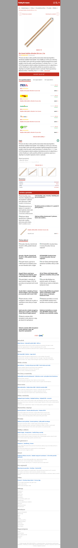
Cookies (35, 545)
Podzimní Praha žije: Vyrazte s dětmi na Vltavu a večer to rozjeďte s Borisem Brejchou (34, 381)
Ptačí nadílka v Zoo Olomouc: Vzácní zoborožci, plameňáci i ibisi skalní (31, 471)
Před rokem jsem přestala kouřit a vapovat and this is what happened (31, 448)
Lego (19, 516)
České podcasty (21, 533)
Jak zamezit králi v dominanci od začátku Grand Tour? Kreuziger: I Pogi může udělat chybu (35, 358)
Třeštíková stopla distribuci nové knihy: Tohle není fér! (28, 369)
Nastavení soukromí (41, 545)
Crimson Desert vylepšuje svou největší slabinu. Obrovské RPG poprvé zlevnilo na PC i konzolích (37, 470)
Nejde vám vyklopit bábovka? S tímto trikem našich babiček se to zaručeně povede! (34, 426)
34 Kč (55, 101)
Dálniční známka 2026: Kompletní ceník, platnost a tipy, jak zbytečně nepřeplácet (28, 329)
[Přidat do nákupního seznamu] (52, 18)
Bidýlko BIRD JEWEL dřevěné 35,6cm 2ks (30, 101)
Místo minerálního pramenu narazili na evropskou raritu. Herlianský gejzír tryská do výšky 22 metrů (37, 436)
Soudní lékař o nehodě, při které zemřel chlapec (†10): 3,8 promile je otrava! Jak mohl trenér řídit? (28, 292)
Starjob (19, 531)
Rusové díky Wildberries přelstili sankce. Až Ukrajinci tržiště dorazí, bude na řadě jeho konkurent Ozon (49, 293)
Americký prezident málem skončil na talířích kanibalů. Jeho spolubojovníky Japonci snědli (35, 345)
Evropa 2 (19, 537)
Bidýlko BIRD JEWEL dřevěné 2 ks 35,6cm (30, 111)
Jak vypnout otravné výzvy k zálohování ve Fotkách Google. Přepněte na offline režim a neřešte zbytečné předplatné (38, 402)
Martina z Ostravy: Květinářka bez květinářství (27, 370)
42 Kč (55, 121)
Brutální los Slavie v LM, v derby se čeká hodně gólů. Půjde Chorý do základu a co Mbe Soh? (36, 359)
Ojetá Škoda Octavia (22, 505)
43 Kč (55, 111)
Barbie (19, 515)
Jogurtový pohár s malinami (23, 378)
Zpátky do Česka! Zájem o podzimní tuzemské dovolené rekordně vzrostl (32, 434)
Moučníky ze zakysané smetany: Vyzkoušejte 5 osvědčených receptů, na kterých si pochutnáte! (36, 425)
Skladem (56, 86)
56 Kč (55, 132)
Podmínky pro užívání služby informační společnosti (33, 544)
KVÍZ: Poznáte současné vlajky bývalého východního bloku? (29, 437)
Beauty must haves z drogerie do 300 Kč (25, 449)
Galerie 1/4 (39, 50)
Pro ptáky (49, 8)
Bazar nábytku (20, 526)
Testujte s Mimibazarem (22, 512)
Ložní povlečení (21, 524)
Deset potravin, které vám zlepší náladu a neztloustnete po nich (30, 460)
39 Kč (55, 90)
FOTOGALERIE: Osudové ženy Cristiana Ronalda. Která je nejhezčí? (48, 257)
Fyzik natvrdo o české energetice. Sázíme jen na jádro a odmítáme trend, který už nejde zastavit (28, 311)
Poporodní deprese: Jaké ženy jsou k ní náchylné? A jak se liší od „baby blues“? (33, 462)
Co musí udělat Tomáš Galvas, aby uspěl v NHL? (27, 482)
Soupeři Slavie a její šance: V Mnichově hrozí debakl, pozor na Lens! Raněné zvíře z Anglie (28, 274)
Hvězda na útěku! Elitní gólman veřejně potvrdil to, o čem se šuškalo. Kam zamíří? (34, 356)
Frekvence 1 (20, 536)
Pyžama (19, 518)
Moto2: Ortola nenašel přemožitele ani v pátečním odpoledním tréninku (32, 391)
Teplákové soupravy (22, 521)
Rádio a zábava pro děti (22, 534)
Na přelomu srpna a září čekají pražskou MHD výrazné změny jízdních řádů (32, 415)
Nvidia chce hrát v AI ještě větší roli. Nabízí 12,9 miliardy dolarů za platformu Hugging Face (35, 404)
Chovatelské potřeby (40, 8)
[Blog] (54, 3)
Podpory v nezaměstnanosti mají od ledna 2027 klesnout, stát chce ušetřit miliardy (34, 414)
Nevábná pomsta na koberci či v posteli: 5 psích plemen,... (47, 206)
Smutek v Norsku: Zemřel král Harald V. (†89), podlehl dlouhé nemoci (27, 257)
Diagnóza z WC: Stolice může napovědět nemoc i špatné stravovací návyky (32, 459)
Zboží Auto (20, 503)
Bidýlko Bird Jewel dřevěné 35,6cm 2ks (30, 90)
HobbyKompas (21, 500)
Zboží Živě (20, 492)
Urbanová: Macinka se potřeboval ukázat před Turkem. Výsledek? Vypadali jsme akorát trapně (36, 348)
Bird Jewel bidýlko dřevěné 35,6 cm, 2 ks (32, 53)
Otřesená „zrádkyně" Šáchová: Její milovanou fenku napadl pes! (30, 367)
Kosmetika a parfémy (22, 519)
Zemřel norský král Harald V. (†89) (24, 485)
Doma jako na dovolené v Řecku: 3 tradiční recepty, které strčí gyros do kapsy (33, 423)
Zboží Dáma (20, 495)
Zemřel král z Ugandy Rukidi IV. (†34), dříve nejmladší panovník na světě (32, 347)
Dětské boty (20, 522)
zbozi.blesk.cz (20, 497)
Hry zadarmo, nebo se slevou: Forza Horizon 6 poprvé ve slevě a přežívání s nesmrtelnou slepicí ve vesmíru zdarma (39, 474)
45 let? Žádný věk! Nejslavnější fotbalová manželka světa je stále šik (49, 274)
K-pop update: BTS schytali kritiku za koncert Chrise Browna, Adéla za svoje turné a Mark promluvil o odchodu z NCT (37, 446)
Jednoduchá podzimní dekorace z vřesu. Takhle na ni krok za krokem (31, 380)
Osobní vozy (20, 494)
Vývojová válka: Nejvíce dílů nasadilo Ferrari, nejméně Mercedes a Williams (32, 392)
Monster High (20, 513)
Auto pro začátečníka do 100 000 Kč (25, 501)
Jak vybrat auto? (21, 506)
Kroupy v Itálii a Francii (22, 484)
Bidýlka (54, 8)
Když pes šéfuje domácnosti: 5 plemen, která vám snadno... (46, 217)
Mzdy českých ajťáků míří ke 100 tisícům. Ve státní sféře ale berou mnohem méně (34, 412)
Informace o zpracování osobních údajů (52, 544)
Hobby (32, 8)
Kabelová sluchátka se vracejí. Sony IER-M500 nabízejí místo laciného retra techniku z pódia (49, 311)
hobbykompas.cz (25, 8)
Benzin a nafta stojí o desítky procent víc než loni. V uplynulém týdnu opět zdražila (34, 389)
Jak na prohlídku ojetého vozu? (24, 498)
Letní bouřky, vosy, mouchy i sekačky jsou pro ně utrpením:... (47, 196)
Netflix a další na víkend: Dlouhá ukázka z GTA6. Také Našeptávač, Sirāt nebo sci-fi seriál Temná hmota (38, 400)
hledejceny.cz (20, 491)
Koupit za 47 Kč (39, 74)
